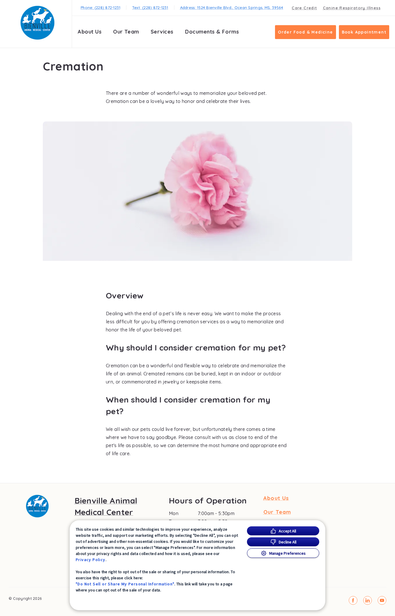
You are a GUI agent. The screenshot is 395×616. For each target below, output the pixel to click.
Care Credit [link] (304, 7)
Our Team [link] (126, 31)
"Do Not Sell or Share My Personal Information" (125, 584)
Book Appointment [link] (364, 32)
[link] (37, 23)
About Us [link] (89, 31)
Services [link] (162, 31)
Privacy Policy (91, 559)
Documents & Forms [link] (212, 31)
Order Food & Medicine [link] (305, 32)
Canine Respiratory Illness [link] (352, 7)
